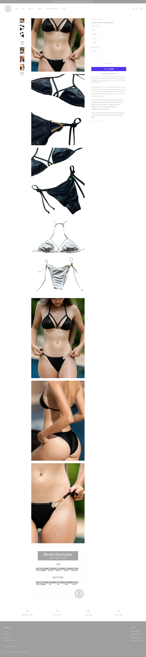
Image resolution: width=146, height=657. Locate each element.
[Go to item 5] (22, 50)
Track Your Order (52, 8)
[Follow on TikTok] (18, 646)
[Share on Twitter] (98, 121)
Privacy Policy (135, 631)
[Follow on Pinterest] (14, 646)
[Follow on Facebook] (5, 646)
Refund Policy (135, 634)
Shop (23, 8)
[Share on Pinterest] (101, 121)
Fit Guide (63, 8)
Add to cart (109, 63)
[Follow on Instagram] (9, 646)
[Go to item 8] (22, 74)
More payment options (108, 73)
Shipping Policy (136, 637)
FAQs (5, 631)
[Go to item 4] (22, 42)
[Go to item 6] (22, 58)
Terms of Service (136, 640)
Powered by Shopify (23, 652)
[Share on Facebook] (96, 121)
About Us (30, 8)
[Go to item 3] (22, 35)
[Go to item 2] (22, 27)
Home (17, 8)
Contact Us (40, 8)
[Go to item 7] (22, 67)
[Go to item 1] (22, 20)
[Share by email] (103, 121)
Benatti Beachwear (96, 19)
